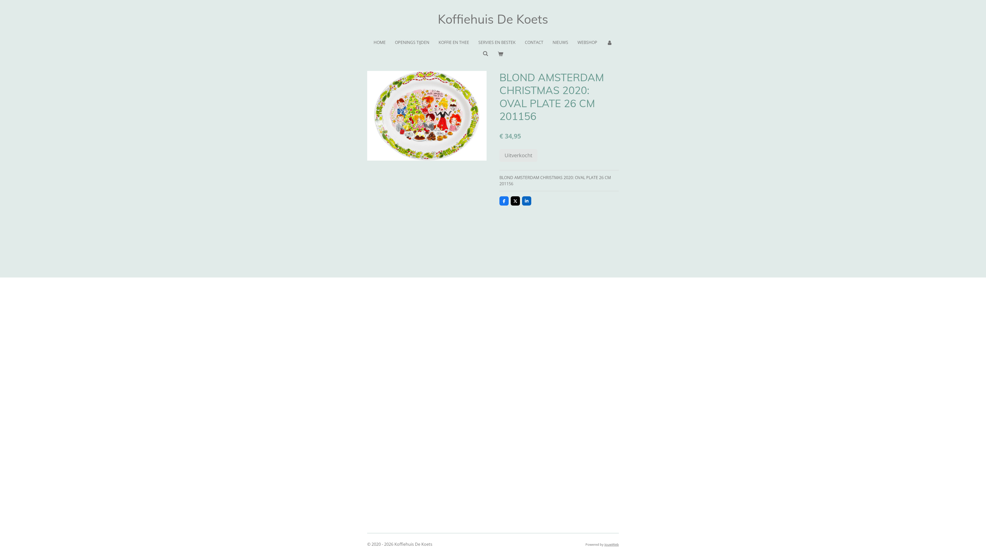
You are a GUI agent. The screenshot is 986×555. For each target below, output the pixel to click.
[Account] (609, 42)
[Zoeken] (485, 53)
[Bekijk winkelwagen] (500, 53)
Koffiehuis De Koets (493, 19)
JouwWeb (611, 544)
